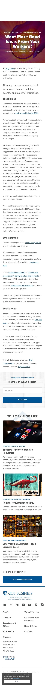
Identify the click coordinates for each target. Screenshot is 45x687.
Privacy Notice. (16, 678)
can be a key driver (33, 242)
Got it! (16, 681)
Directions (7, 637)
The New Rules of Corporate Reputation (18, 451)
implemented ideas (16, 272)
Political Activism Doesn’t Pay (18, 503)
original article (24, 366)
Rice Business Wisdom (22, 579)
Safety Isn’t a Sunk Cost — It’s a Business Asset (19, 545)
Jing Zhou (9, 68)
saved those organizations (22, 285)
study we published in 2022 (26, 113)
